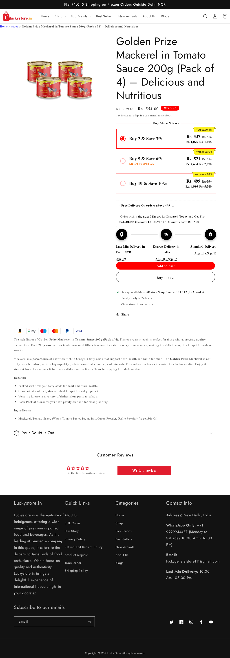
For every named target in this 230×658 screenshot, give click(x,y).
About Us (71, 515)
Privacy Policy (75, 539)
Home (4, 26)
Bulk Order (72, 523)
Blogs (119, 562)
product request (76, 555)
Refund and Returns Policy (84, 547)
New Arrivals (124, 547)
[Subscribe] (90, 621)
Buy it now (165, 277)
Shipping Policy (76, 570)
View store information (137, 304)
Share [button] (125, 314)
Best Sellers (123, 539)
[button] (60, 16)
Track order (73, 562)
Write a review (144, 470)
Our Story (72, 531)
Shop (119, 523)
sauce (15, 26)
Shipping (138, 115)
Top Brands (123, 531)
